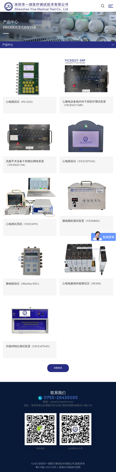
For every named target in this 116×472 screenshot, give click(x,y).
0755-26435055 (61, 397)
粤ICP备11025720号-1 (47, 467)
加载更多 (58, 368)
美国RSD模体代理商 (70, 467)
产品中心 (7, 44)
